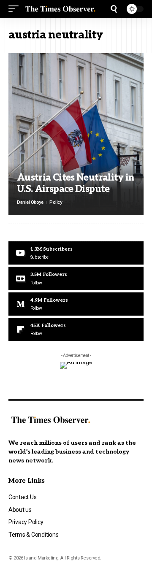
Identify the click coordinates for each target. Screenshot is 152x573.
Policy (55, 202)
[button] (15, 9)
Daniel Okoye (30, 202)
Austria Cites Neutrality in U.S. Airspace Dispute (76, 183)
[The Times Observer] (60, 9)
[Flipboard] (76, 329)
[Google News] (76, 278)
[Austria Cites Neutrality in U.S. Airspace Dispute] (76, 134)
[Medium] (76, 304)
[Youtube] (76, 253)
